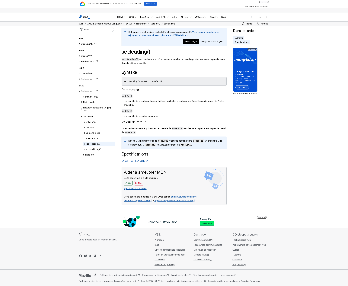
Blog (223, 17)
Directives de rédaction (204, 249)
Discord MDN (200, 254)
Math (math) (89, 102)
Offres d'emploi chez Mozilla (169, 249)
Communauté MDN (202, 240)
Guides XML (87, 44)
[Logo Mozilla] (87, 275)
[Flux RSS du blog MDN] (100, 256)
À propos (159, 240)
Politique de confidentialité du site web (118, 275)
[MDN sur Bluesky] (85, 256)
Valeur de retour (134, 122)
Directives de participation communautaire (213, 275)
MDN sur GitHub (201, 259)
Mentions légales (179, 275)
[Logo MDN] (84, 234)
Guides (84, 56)
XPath (82, 50)
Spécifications (242, 42)
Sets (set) (88, 116)
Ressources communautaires (207, 244)
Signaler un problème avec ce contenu (174, 200)
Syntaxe (239, 38)
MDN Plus (160, 259)
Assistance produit (164, 264)
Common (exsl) (90, 96)
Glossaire (237, 259)
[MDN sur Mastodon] (95, 256)
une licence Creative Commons (244, 281)
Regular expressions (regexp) (97, 107)
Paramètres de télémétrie (154, 275)
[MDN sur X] (90, 256)
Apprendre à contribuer (135, 188)
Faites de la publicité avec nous (170, 254)
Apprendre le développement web (249, 244)
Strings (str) (89, 154)
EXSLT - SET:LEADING (133, 160)
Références (86, 61)
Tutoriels (236, 254)
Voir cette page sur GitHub (137, 200)
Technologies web (241, 240)
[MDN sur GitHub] (80, 256)
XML (81, 38)
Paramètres (130, 90)
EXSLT (82, 85)
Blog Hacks (238, 264)
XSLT (81, 68)
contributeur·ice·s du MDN (183, 196)
